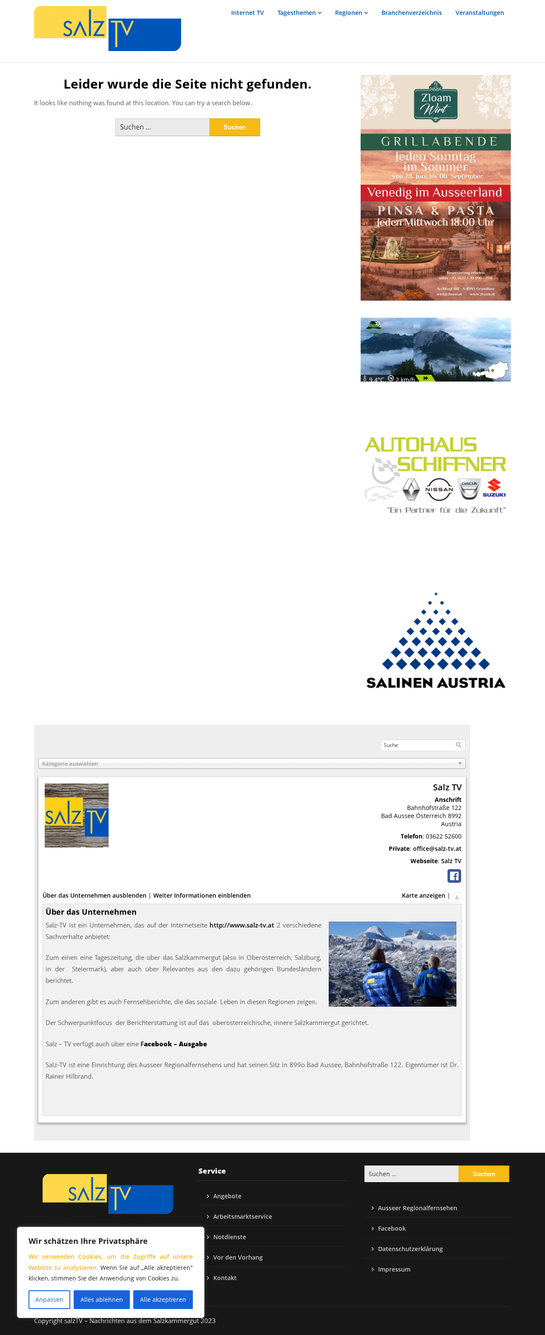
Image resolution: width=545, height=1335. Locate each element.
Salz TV (451, 861)
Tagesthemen (297, 13)
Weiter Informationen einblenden (202, 895)
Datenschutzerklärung (410, 1249)
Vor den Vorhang (238, 1257)
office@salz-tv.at (437, 848)
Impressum (394, 1269)
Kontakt (225, 1278)
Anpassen (49, 1299)
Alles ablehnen (101, 1299)
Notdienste (229, 1237)
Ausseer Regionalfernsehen (417, 1208)
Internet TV (247, 13)
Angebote (227, 1196)
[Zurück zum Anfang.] (457, 895)
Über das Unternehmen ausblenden (94, 895)
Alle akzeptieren (163, 1299)
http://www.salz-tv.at (241, 925)
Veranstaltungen (480, 13)
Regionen (348, 13)
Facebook (392, 1228)
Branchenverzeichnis (412, 13)
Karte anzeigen (423, 895)
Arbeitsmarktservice (242, 1216)
